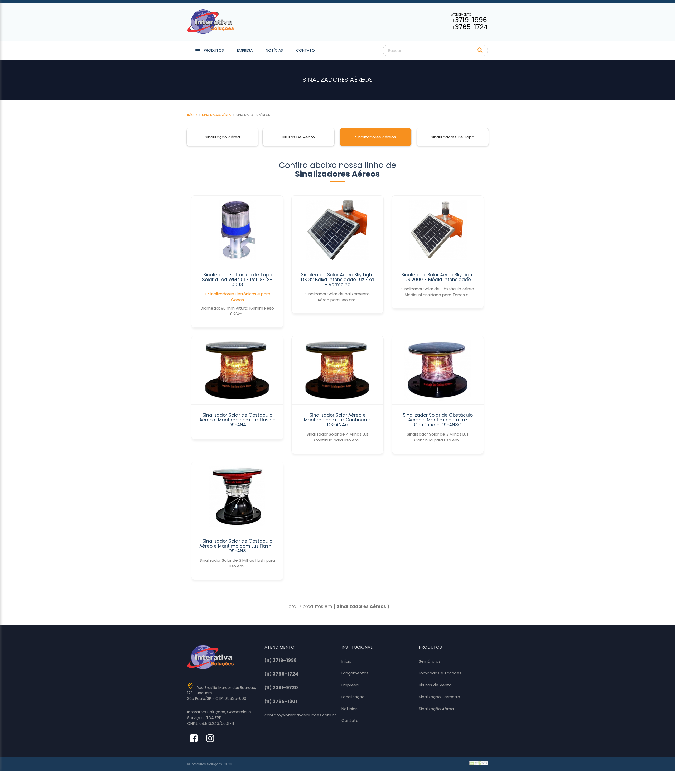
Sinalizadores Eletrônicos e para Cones (239, 296)
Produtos (214, 50)
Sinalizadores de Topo (452, 137)
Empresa (245, 50)
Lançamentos (355, 673)
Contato (305, 50)
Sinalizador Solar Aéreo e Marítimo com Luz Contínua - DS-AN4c (337, 420)
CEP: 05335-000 (230, 698)
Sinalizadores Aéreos (375, 137)
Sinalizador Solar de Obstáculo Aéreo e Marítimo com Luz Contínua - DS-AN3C (438, 420)
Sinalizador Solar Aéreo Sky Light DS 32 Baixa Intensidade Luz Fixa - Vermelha (337, 280)
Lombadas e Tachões (440, 673)
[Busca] (480, 50)
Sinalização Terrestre (439, 697)
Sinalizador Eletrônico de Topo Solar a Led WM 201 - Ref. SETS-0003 (237, 280)
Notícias (274, 50)
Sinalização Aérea (216, 115)
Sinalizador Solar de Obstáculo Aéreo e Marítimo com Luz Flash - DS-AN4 (237, 420)
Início (192, 115)
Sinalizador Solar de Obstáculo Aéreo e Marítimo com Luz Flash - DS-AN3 (237, 546)
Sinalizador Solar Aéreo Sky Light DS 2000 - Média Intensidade (437, 277)
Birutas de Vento (298, 137)
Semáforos (430, 661)
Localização (353, 697)
